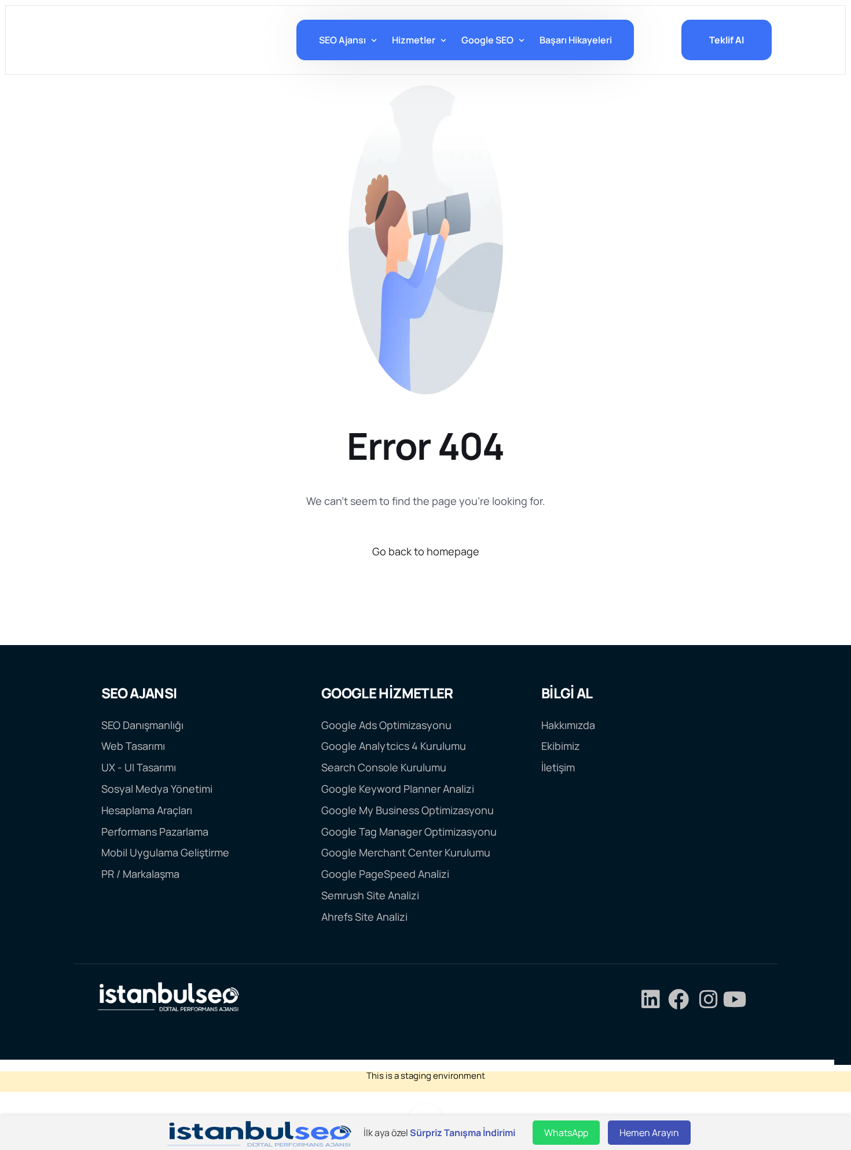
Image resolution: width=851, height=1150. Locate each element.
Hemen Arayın (649, 1132)
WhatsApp (566, 1132)
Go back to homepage (425, 551)
